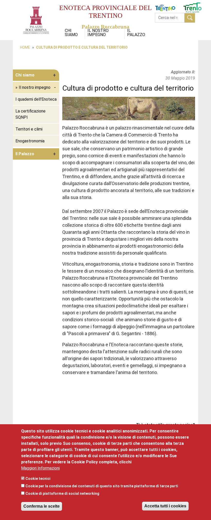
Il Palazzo (136, 32)
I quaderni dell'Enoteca (36, 99)
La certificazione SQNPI (30, 114)
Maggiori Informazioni (40, 468)
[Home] (36, 3)
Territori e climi (28, 129)
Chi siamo (71, 32)
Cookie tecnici (37, 478)
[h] (189, 18)
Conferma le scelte (41, 506)
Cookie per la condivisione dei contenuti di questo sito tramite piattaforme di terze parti (101, 486)
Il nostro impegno (98, 32)
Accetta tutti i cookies (165, 506)
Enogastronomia (30, 140)
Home (25, 47)
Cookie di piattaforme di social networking (62, 493)
